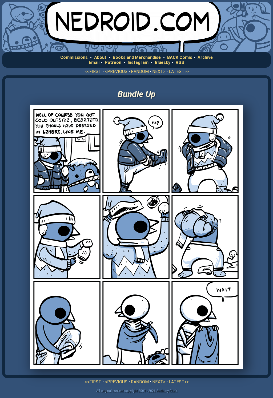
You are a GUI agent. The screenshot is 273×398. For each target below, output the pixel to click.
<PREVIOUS (116, 71)
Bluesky (162, 62)
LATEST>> (179, 71)
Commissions (74, 57)
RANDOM (140, 71)
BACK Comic (179, 57)
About (100, 57)
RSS (180, 62)
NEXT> (158, 71)
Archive (205, 57)
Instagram (138, 62)
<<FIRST (93, 71)
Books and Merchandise (137, 57)
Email (94, 62)
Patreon (113, 62)
